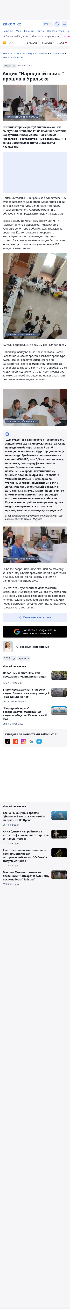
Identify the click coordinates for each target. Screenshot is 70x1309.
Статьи (40, 30)
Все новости (57, 53)
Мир (18, 30)
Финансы (29, 30)
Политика (8, 30)
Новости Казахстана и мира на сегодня (25, 53)
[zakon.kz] (12, 23)
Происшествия (55, 30)
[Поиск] (57, 24)
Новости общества (13, 57)
